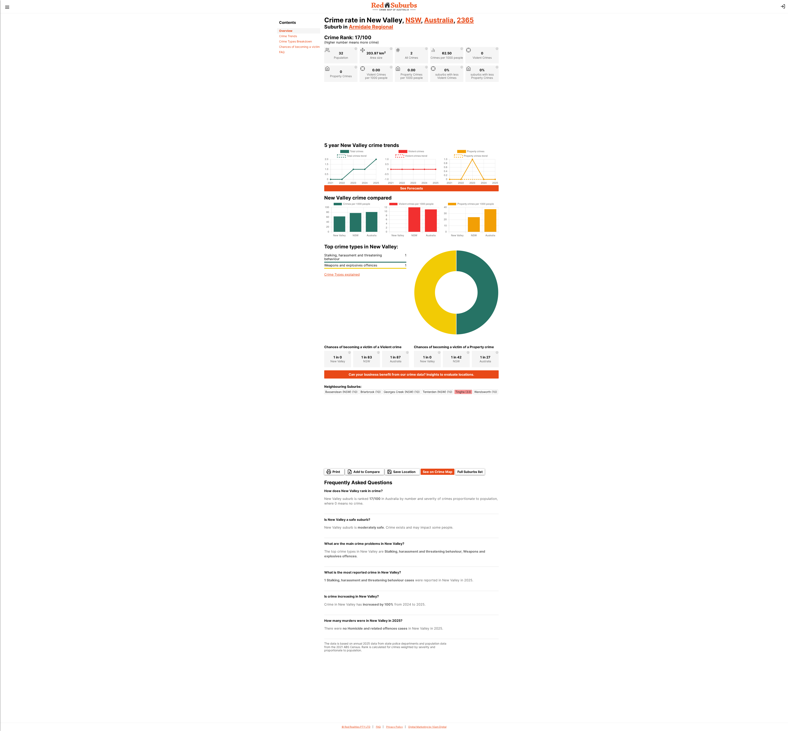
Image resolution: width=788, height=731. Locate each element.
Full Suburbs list (470, 472)
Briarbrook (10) (371, 392)
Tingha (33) (463, 392)
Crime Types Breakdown (295, 41)
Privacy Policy (394, 726)
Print (336, 472)
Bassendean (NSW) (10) (341, 392)
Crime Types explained (342, 274)
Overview (285, 30)
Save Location (404, 472)
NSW (413, 20)
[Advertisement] (411, 113)
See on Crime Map (437, 472)
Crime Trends (288, 36)
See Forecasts (411, 188)
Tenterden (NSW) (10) (437, 392)
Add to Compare (366, 472)
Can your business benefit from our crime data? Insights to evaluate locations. (411, 374)
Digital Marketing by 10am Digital (427, 726)
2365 (465, 20)
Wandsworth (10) (485, 392)
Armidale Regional (371, 27)
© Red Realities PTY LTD (356, 726)
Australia (439, 20)
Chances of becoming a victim (299, 46)
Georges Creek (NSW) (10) (402, 392)
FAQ (282, 52)
